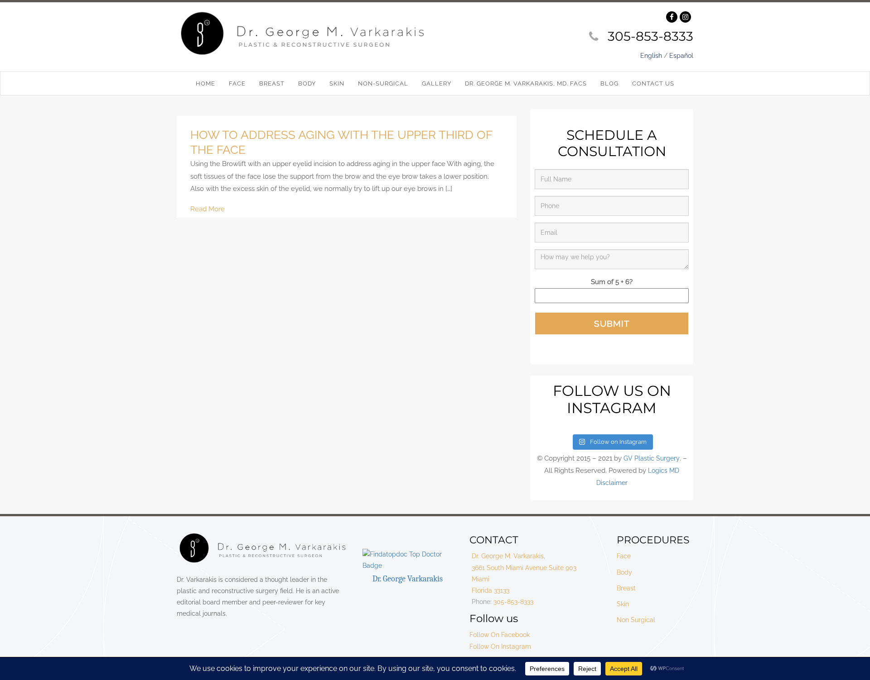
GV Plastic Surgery (652, 458)
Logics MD (663, 470)
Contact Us (653, 83)
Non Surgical (636, 619)
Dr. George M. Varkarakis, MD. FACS (526, 83)
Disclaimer (612, 482)
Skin (623, 604)
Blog (609, 83)
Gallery (436, 83)
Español (681, 55)
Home (205, 83)
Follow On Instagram (500, 646)
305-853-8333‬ (650, 36)
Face (624, 556)
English (651, 55)
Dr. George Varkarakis (407, 579)
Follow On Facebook (499, 634)
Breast (626, 588)
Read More (207, 209)
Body (624, 572)
